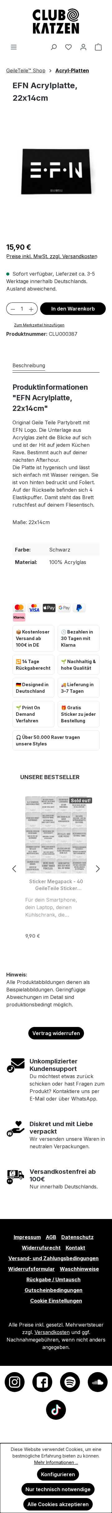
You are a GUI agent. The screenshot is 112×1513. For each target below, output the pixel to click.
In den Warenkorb (73, 309)
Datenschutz (77, 1237)
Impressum (27, 1237)
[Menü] (13, 47)
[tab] (28, 365)
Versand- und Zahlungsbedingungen (53, 1258)
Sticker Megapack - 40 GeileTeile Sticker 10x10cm (56, 885)
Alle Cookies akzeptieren (58, 1504)
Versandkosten (52, 1332)
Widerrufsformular (31, 1269)
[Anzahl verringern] (12, 308)
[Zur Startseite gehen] (56, 21)
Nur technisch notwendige (58, 1489)
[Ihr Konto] (83, 47)
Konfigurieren (58, 1474)
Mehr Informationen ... (56, 1462)
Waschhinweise (79, 1269)
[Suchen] (53, 47)
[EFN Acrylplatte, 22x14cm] (56, 171)
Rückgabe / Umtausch (53, 1279)
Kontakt (75, 1248)
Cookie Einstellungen (56, 1301)
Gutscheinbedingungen (53, 1290)
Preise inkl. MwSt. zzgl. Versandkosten (51, 256)
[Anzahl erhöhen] (31, 308)
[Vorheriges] (14, 869)
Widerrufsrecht (41, 1248)
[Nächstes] (98, 869)
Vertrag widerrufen (56, 1033)
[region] (56, 178)
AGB (51, 1237)
